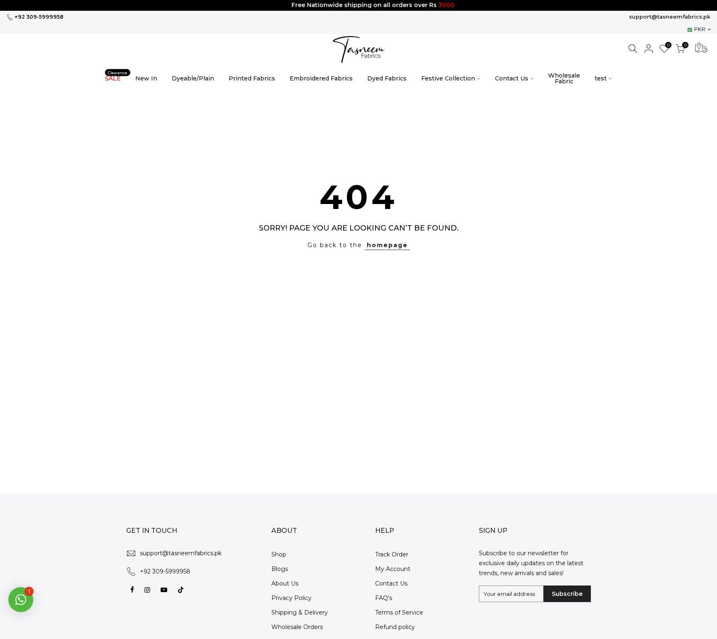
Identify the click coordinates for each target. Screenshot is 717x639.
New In (146, 78)
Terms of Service (399, 612)
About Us (284, 583)
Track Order (391, 554)
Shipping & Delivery (299, 612)
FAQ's (383, 598)
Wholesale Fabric (564, 78)
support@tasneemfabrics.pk (669, 17)
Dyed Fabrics (387, 78)
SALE (116, 76)
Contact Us (511, 78)
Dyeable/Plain (193, 78)
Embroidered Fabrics (321, 78)
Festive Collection (448, 78)
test (601, 78)
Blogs (279, 569)
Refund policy (395, 627)
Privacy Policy (291, 598)
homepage (387, 245)
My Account (392, 569)
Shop (278, 554)
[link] (359, 49)
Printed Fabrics (252, 78)
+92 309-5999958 (38, 17)
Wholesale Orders (297, 627)
